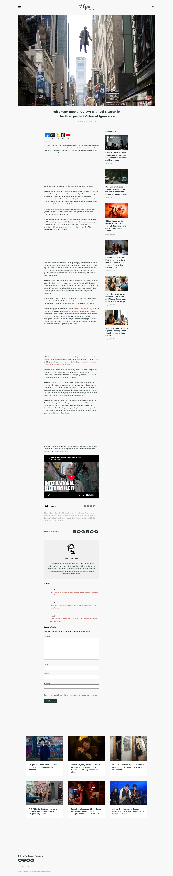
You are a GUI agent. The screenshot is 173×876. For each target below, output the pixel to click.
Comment (48, 636)
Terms (31, 866)
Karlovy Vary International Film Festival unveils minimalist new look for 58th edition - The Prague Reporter (74, 620)
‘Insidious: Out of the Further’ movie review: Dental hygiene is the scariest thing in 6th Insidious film (115, 262)
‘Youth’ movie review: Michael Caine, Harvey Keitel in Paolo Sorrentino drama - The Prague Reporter (74, 594)
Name (46, 664)
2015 (45, 513)
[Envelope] (32, 860)
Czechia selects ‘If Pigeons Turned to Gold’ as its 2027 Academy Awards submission (128, 767)
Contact (25, 866)
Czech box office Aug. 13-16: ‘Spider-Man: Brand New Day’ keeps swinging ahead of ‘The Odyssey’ (86, 811)
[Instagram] (24, 860)
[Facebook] (20, 860)
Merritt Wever (54, 518)
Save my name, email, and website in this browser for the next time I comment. (70, 695)
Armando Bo (57, 515)
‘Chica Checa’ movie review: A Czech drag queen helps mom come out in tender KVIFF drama (115, 226)
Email (46, 674)
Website (47, 683)
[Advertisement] (71, 169)
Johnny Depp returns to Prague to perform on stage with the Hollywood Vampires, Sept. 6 (128, 811)
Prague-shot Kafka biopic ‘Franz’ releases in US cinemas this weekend (43, 767)
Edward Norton (74, 515)
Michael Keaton (65, 518)
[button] (19, 7)
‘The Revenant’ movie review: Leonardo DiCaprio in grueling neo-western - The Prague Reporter (73, 607)
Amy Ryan (84, 513)
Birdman (65, 515)
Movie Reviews (95, 122)
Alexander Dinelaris (74, 513)
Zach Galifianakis (58, 520)
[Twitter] (28, 860)
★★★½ (88, 122)
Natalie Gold (85, 518)
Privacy (36, 866)
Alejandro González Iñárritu (57, 513)
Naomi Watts (76, 518)
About (20, 866)
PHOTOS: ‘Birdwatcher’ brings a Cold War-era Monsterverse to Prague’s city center (43, 811)
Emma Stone (84, 515)
